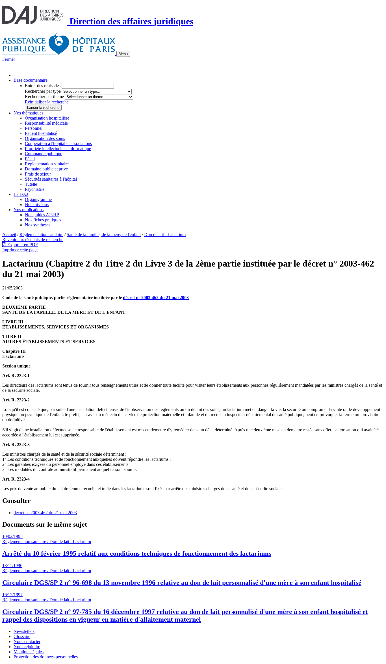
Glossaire (22, 636)
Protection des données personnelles (46, 656)
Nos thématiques (28, 113)
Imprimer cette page (20, 249)
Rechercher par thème (44, 96)
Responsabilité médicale (46, 123)
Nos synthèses (37, 224)
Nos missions (37, 204)
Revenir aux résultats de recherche (32, 239)
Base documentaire (30, 80)
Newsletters (24, 631)
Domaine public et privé (46, 168)
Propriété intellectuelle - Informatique (58, 148)
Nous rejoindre (27, 646)
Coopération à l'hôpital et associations (58, 143)
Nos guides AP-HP (42, 214)
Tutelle (31, 184)
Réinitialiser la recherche (47, 102)
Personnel (33, 128)
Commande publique (43, 153)
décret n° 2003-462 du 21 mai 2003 (156, 297)
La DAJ (21, 194)
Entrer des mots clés (42, 85)
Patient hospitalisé (41, 133)
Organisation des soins (45, 138)
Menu (123, 54)
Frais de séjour (38, 174)
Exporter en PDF (22, 244)
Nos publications (29, 209)
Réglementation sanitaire (47, 163)
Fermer (8, 59)
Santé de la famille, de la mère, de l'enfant (104, 234)
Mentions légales (29, 651)
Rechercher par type (43, 91)
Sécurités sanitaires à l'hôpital (51, 179)
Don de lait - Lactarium (165, 234)
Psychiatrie (34, 189)
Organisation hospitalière (47, 118)
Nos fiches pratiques (43, 219)
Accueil (9, 234)
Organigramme (38, 199)
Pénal (30, 158)
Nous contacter (27, 641)
